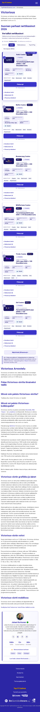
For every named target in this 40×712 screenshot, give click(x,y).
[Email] (26, 636)
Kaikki (11, 45)
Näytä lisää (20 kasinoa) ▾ (20, 352)
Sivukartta (20, 673)
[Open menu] (37, 3)
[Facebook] (22, 636)
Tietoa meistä (20, 668)
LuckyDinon (12, 412)
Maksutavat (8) (8, 292)
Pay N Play (32, 45)
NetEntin (12, 426)
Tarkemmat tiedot (15, 607)
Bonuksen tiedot (9, 92)
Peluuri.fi (26, 360)
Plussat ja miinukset (10, 98)
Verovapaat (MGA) (9, 49)
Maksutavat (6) (8, 195)
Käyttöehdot (20, 677)
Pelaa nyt (20, 84)
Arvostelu (32, 607)
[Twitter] (13, 636)
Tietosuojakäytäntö (20, 681)
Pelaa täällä (25, 607)
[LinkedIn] (17, 636)
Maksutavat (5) (9, 95)
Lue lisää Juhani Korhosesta (19, 658)
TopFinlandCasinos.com (8, 7)
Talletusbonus (21, 45)
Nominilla (28, 410)
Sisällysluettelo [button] (5, 607)
